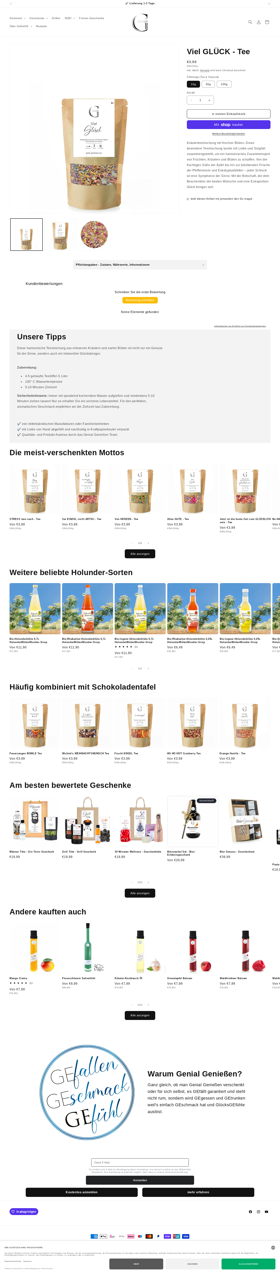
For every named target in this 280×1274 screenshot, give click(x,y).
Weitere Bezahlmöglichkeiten (228, 134)
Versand (205, 70)
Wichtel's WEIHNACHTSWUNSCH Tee (85, 753)
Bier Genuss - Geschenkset (237, 851)
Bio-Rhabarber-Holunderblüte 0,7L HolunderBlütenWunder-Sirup (84, 640)
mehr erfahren (198, 1192)
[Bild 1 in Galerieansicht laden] (26, 235)
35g (208, 84)
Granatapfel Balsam (179, 978)
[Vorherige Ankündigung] (11, 3)
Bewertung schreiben (140, 300)
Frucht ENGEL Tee (126, 753)
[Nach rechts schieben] (148, 543)
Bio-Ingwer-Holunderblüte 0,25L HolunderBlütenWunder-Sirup (240, 640)
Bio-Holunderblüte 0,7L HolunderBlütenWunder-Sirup (28, 640)
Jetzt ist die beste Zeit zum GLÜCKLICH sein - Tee (245, 521)
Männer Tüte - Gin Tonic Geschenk (32, 851)
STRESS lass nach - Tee (25, 519)
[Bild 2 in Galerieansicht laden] (60, 235)
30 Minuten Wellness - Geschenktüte (138, 851)
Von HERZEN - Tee (126, 519)
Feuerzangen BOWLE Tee (26, 753)
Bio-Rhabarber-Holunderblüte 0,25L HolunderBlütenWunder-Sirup (190, 640)
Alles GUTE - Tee (178, 519)
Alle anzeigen (140, 553)
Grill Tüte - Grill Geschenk (79, 851)
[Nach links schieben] (131, 543)
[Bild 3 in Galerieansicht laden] (94, 235)
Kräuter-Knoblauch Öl (128, 978)
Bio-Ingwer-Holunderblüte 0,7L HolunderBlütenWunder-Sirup (134, 640)
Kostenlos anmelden (82, 1192)
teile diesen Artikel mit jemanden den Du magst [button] (222, 198)
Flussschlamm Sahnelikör (79, 978)
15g (193, 84)
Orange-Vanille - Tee (232, 753)
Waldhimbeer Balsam (233, 978)
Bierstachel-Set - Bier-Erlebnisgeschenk (181, 853)
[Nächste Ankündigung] (269, 3)
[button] (17, 18)
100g (224, 84)
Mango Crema (18, 978)
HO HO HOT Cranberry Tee (184, 753)
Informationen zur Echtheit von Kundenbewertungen (240, 326)
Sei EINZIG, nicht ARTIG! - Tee (81, 519)
